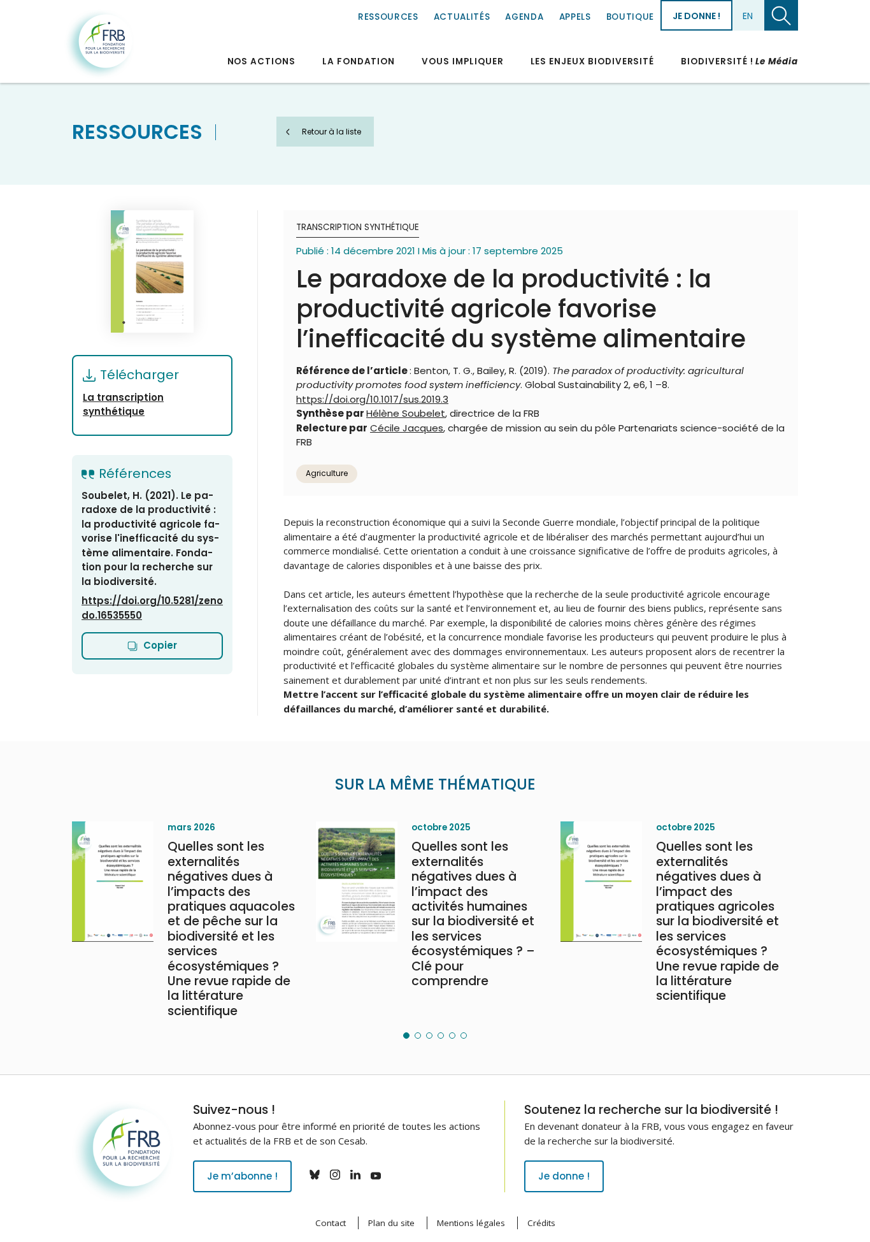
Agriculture (327, 473)
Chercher (781, 15)
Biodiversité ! (739, 61)
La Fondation (358, 61)
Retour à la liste (331, 131)
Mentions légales (471, 1223)
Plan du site (391, 1223)
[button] (406, 1035)
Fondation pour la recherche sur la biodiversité (99, 44)
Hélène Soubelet (405, 413)
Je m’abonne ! (242, 1176)
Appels (575, 17)
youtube (375, 1174)
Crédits (541, 1223)
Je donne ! (696, 16)
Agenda (524, 17)
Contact (330, 1223)
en (748, 16)
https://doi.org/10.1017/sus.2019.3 (372, 399)
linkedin (355, 1174)
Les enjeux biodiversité (593, 61)
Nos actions (261, 61)
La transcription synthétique (123, 405)
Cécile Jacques (406, 428)
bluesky (314, 1174)
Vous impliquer (462, 61)
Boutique (630, 17)
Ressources (388, 17)
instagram (335, 1174)
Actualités (462, 17)
